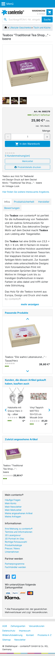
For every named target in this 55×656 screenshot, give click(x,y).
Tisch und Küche (41, 27)
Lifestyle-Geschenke (20, 27)
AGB (4, 626)
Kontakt (30, 635)
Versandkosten (36, 626)
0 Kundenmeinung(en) (17, 155)
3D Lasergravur (13, 535)
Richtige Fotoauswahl (16, 542)
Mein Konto (10, 503)
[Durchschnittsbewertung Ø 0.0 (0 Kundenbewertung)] (10, 153)
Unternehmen (12, 551)
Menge (46, 130)
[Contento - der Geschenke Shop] (12, 12)
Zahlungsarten (18, 626)
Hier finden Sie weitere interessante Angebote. (26, 191)
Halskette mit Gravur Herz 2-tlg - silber (15, 410)
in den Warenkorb (29, 143)
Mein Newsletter (13, 506)
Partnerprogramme (14, 563)
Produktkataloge (13, 545)
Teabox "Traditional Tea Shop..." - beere (13, 468)
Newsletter (20, 639)
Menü (9, 3)
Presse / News (12, 548)
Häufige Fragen (12, 500)
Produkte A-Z (44, 635)
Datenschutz (8, 630)
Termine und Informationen (18, 532)
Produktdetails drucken (29, 167)
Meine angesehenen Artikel (18, 513)
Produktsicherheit (24, 201)
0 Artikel (41, 14)
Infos (7, 201)
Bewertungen (12, 208)
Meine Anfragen (13, 516)
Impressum (25, 630)
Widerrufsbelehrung (12, 635)
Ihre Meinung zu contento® (19, 528)
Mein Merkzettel (13, 510)
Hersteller (43, 201)
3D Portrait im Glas (14, 538)
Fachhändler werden (15, 567)
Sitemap (6, 639)
